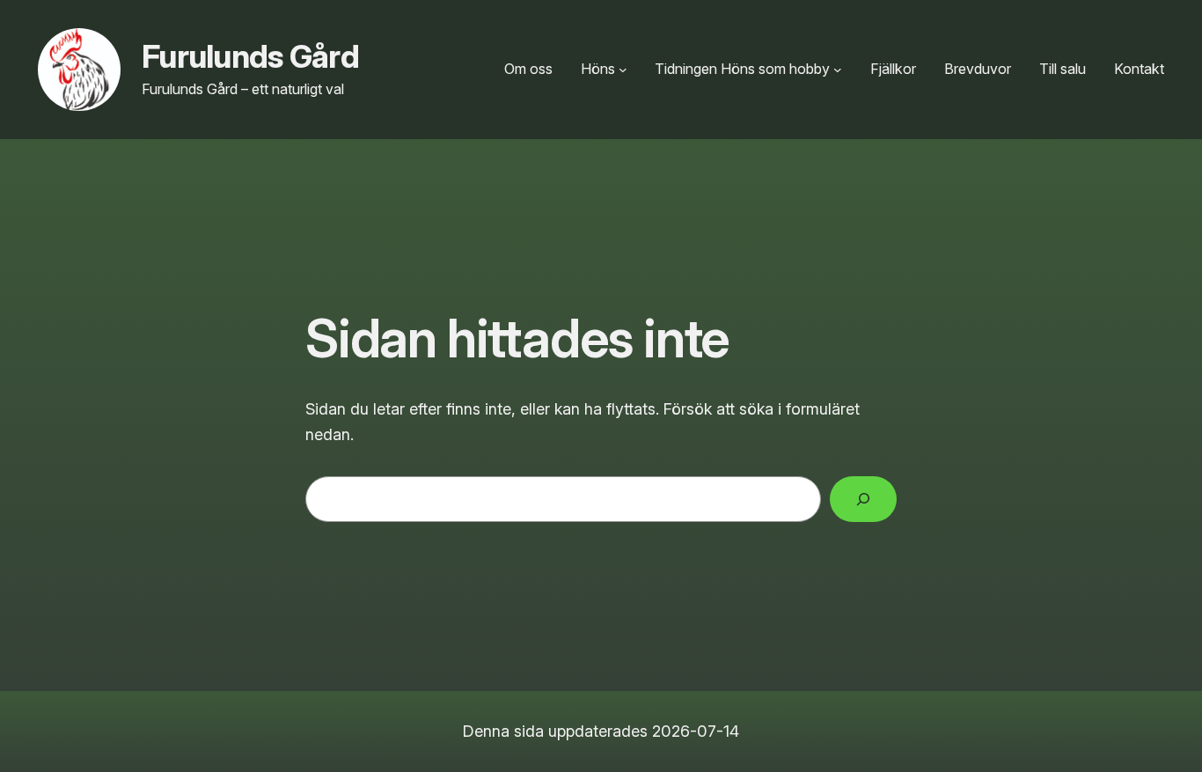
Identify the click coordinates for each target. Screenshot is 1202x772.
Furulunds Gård (250, 56)
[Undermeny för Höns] (623, 69)
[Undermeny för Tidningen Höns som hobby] (837, 69)
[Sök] (863, 499)
